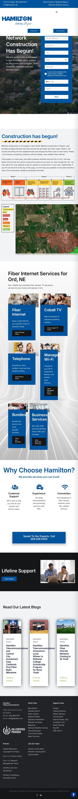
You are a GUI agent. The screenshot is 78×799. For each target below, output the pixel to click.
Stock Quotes (48, 2)
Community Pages (35, 733)
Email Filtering (58, 725)
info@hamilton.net (10, 5)
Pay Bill (56, 728)
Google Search (34, 711)
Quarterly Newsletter (36, 719)
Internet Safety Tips (60, 719)
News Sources (33, 736)
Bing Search (32, 708)
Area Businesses (34, 731)
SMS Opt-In (57, 731)
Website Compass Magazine (35, 723)
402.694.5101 (21, 2)
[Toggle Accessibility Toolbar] (73, 794)
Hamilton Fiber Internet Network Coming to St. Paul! (65, 652)
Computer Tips (59, 722)
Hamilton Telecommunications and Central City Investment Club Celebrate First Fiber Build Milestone (17, 659)
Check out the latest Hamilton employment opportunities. (36, 752)
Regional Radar (61, 2)
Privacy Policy (16, 756)
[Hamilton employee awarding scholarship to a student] (39, 621)
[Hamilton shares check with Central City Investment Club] (12, 621)
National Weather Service (58, 5)
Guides (55, 708)
